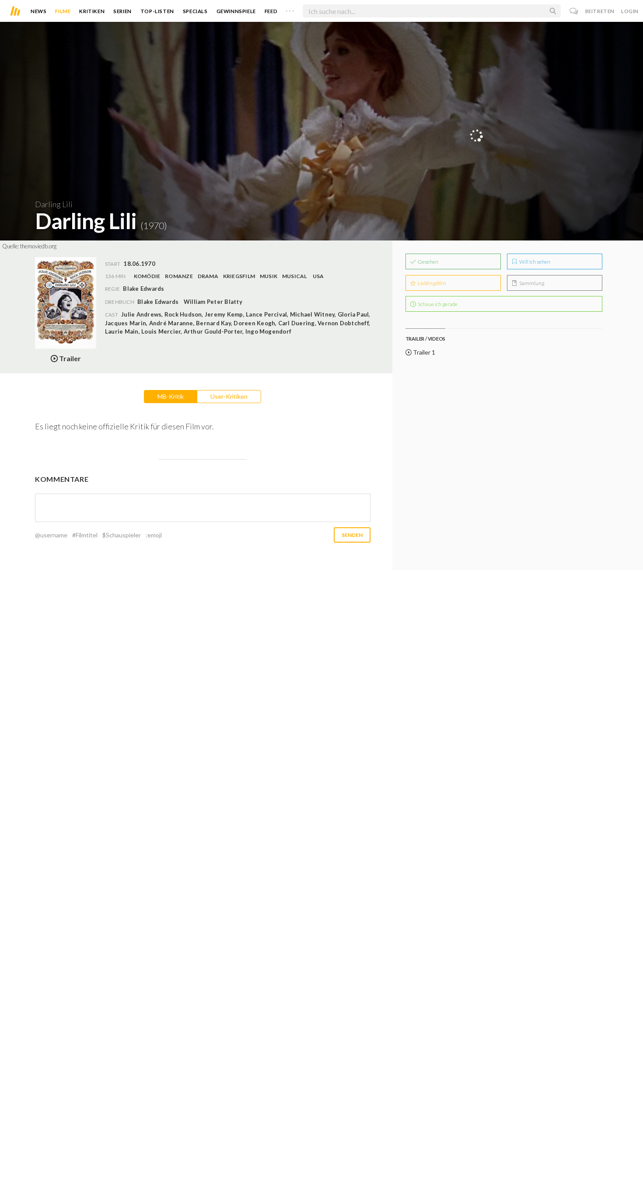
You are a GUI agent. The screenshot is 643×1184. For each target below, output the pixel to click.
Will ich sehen (534, 261)
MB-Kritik (170, 396)
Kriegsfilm (239, 276)
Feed (271, 11)
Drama (208, 276)
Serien (122, 11)
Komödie (147, 276)
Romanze (179, 276)
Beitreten (600, 11)
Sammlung (531, 283)
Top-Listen (157, 11)
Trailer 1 (423, 352)
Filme (62, 11)
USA (318, 276)
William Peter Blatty (213, 301)
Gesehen (427, 261)
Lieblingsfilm (431, 283)
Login (630, 11)
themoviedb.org (38, 246)
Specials (195, 11)
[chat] (574, 11)
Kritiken (92, 11)
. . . (290, 9)
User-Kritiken (229, 396)
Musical (294, 276)
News (38, 11)
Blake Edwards (157, 301)
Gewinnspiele (236, 11)
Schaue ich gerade (437, 304)
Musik (268, 276)
